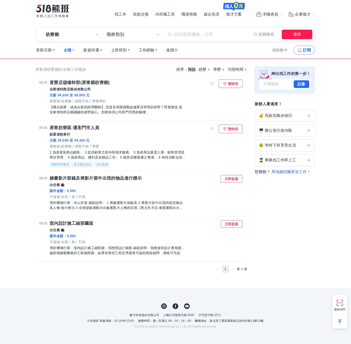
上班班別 (119, 50)
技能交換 (141, 14)
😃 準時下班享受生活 (277, 145)
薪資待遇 (91, 50)
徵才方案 (234, 14)
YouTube (187, 306)
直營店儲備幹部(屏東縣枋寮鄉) (80, 82)
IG (164, 306)
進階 (170, 50)
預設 (192, 69)
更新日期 (44, 50)
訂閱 (307, 50)
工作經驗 (146, 50)
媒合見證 (212, 14)
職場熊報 (189, 14)
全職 (68, 50)
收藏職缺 (212, 84)
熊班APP (340, 309)
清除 (280, 50)
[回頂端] (340, 320)
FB (175, 306)
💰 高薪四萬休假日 (275, 116)
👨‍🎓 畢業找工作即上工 (277, 160)
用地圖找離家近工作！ (291, 172)
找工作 (120, 14)
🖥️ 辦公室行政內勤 (275, 130)
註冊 (301, 84)
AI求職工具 (165, 14)
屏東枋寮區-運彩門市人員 (75, 127)
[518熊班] (52, 11)
